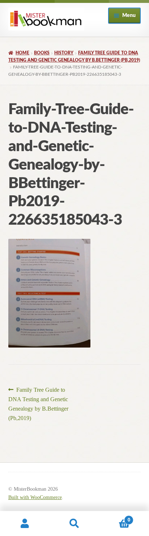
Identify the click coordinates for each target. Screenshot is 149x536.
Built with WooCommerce (35, 497)
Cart (114, 517)
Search (74, 523)
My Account (25, 523)
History (63, 53)
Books (42, 53)
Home (22, 53)
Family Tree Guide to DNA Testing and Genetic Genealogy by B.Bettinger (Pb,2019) (38, 403)
